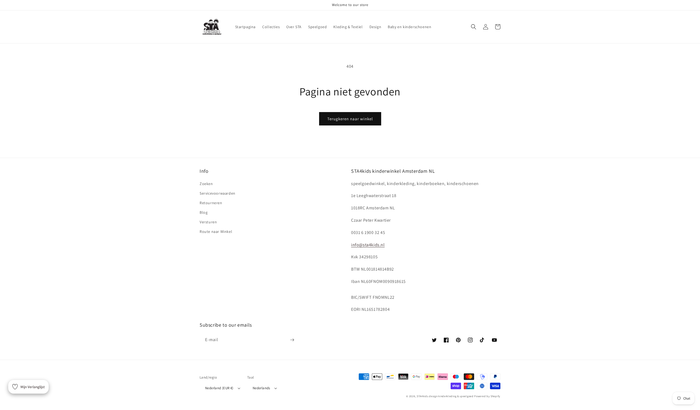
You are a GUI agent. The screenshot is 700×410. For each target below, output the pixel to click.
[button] (474, 27)
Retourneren (211, 202)
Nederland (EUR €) (219, 388)
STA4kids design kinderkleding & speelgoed (445, 396)
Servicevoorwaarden (217, 193)
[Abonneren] (292, 340)
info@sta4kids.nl (368, 245)
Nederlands (261, 388)
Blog (204, 212)
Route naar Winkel (216, 231)
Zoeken (206, 183)
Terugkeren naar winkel (350, 118)
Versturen (208, 221)
